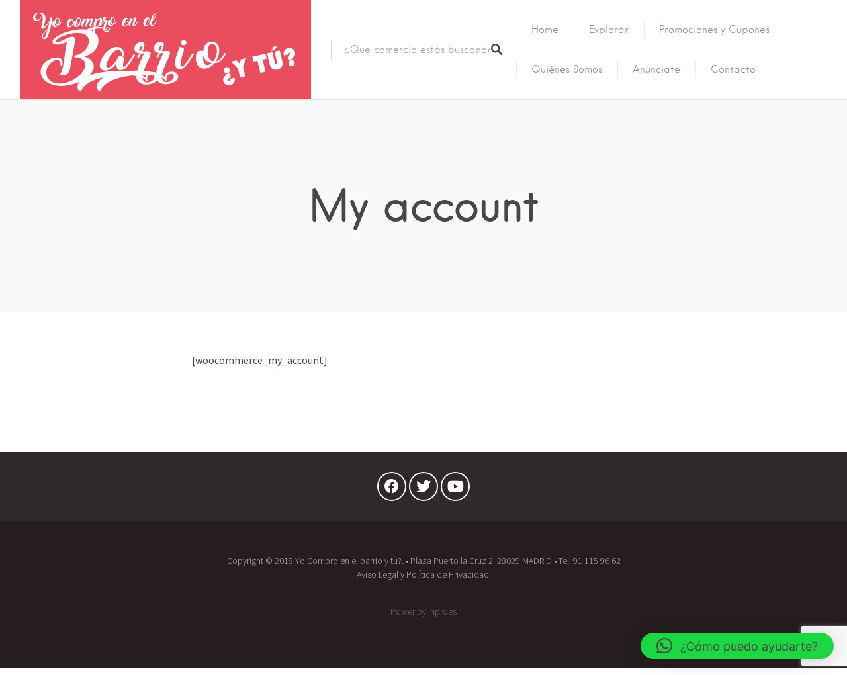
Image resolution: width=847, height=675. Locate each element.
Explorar (609, 30)
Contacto (733, 69)
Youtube (455, 489)
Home (544, 30)
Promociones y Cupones (714, 30)
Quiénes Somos (566, 69)
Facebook (392, 489)
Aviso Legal (377, 574)
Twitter (423, 489)
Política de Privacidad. (448, 574)
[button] (737, 646)
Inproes (442, 611)
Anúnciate (656, 69)
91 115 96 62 (597, 560)
